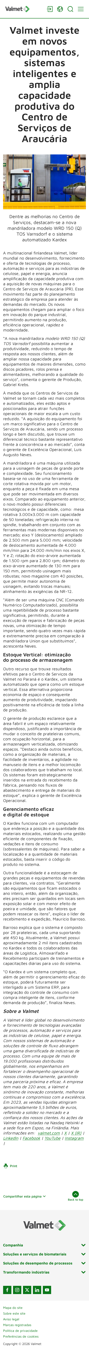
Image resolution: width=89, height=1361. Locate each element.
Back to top (75, 1199)
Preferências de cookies (20, 1336)
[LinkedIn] (37, 1290)
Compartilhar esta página (22, 1196)
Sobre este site (14, 1313)
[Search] (70, 9)
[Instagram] (17, 1290)
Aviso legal (11, 1319)
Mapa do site (13, 1307)
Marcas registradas (17, 1325)
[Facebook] (7, 1290)
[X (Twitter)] (27, 1290)
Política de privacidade (20, 1330)
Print (13, 1166)
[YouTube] (47, 1290)
